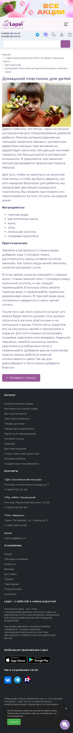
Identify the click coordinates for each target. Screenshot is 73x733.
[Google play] (38, 659)
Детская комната (15, 413)
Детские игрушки (15, 448)
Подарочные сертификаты (21, 463)
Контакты (10, 594)
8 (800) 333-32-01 (10, 33)
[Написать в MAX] (45, 35)
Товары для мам (14, 423)
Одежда (9, 443)
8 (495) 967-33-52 (10, 36)
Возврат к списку (22, 377)
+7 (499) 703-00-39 (15, 489)
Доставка (10, 574)
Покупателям (13, 589)
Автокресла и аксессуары (21, 408)
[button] (68, 35)
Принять (14, 722)
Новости (10, 564)
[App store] (15, 659)
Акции (8, 554)
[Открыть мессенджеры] (65, 725)
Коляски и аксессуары (18, 403)
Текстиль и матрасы (17, 418)
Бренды (9, 569)
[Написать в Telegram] (37, 35)
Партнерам (11, 584)
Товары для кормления (19, 428)
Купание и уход (14, 438)
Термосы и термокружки (20, 433)
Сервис (9, 579)
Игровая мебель (15, 458)
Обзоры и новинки (16, 559)
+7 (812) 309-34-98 (15, 525)
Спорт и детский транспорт (22, 453)
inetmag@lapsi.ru (15, 538)
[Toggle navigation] (66, 24)
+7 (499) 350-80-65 (15, 507)
